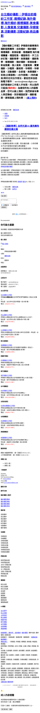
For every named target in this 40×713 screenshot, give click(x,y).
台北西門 (4, 611)
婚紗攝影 (25, 633)
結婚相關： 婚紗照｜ (8, 633)
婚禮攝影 (4, 639)
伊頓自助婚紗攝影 (7, 166)
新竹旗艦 (4, 622)
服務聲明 (20, 687)
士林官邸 (4, 615)
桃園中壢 (4, 619)
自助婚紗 (18, 633)
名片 (5, 118)
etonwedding (7, 478)
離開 (10, 709)
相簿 (5, 113)
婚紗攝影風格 (5, 499)
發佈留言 (3, 207)
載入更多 (3, 196)
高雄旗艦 (4, 628)
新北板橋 (4, 617)
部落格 (6, 116)
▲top (2, 192)
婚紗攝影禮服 (5, 504)
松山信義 (4, 613)
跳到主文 (4, 41)
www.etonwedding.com (11, 482)
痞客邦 (20, 181)
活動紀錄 (4, 682)
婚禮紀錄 (34, 637)
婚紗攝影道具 (5, 506)
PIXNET (9, 685)
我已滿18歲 (4, 709)
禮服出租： (4, 641)
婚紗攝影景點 (5, 501)
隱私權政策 (33, 685)
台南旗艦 (4, 626)
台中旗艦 (4, 624)
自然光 (14, 189)
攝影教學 (10, 682)
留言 (24, 181)
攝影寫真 (16, 110)
